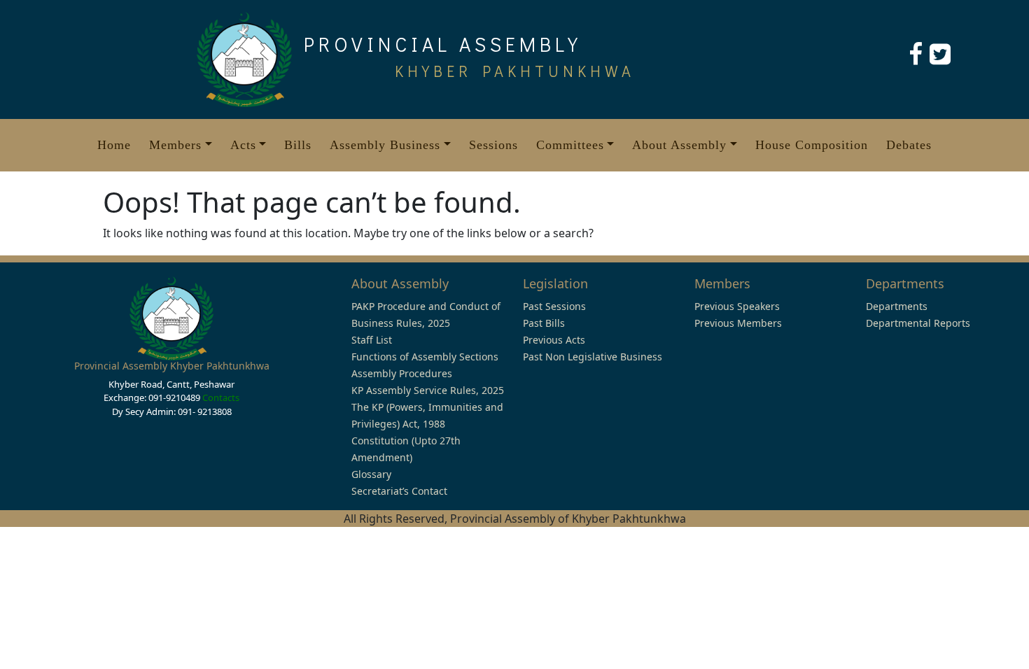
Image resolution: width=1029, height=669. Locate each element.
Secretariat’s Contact (399, 491)
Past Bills (544, 323)
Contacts (220, 397)
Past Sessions (554, 306)
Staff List (371, 339)
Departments (896, 306)
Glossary (371, 474)
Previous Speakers (737, 306)
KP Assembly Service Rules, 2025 (427, 390)
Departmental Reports (918, 323)
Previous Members (738, 323)
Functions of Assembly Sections (424, 356)
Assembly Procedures (401, 373)
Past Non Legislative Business (592, 356)
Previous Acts (554, 339)
